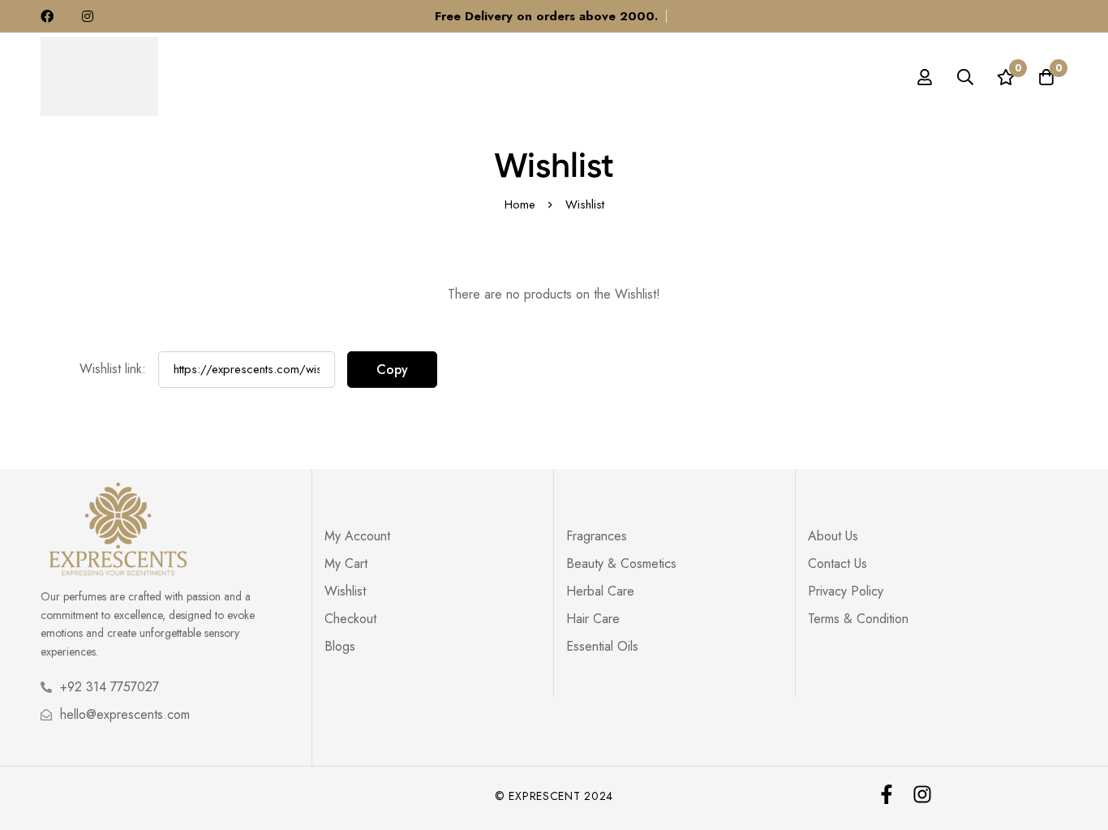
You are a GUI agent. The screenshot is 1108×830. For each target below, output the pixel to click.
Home (520, 204)
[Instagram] (922, 794)
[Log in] (924, 77)
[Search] (965, 77)
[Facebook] (886, 794)
